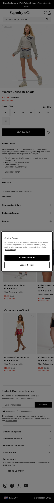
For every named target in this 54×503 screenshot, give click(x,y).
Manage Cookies (27, 265)
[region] (27, 251)
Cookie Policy (10, 250)
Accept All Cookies (27, 258)
